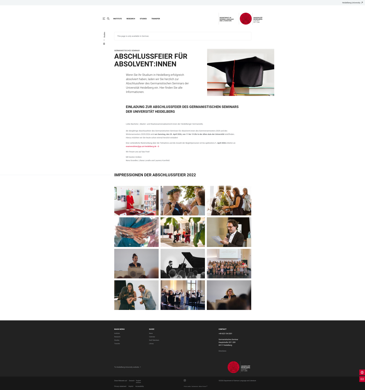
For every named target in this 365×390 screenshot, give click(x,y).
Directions (222, 351)
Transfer (155, 19)
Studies (143, 19)
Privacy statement (120, 386)
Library (151, 344)
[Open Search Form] (109, 18)
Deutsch (131, 381)
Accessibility (139, 386)
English (138, 381)
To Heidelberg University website (126, 367)
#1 (206, 386)
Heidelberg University (351, 3)
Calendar (152, 337)
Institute (117, 19)
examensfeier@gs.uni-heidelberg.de (141, 146)
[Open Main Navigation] (105, 18)
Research (131, 19)
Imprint (131, 386)
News (151, 333)
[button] (130, 329)
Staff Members (154, 340)
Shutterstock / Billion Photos (199, 386)
